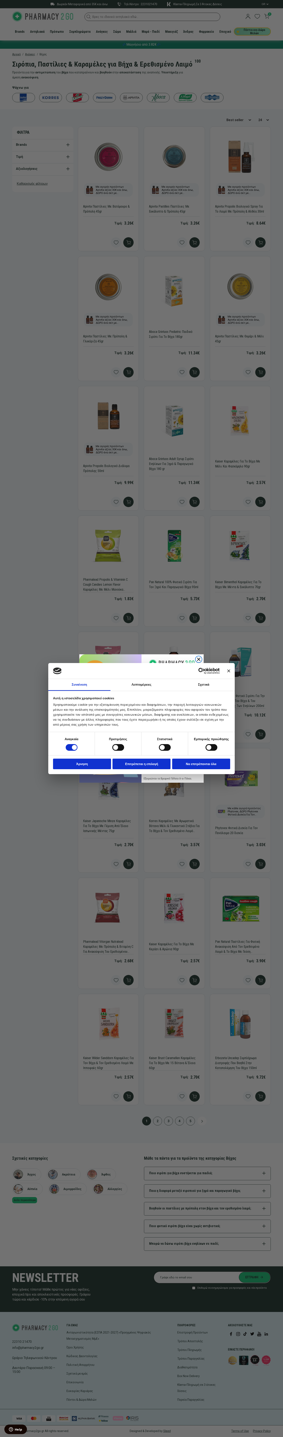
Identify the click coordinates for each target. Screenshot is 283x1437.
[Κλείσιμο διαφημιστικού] (228, 670)
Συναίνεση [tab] (79, 684)
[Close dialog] (198, 659)
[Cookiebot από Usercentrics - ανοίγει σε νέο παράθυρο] (201, 671)
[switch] (118, 747)
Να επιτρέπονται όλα (201, 764)
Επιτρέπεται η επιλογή (141, 764)
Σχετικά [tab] (203, 684)
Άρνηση (82, 764)
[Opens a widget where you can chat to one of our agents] (15, 1430)
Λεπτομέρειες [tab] (141, 684)
